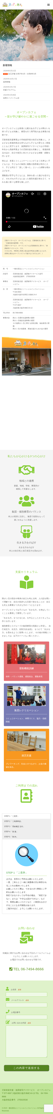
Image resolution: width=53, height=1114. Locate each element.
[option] (26, 35)
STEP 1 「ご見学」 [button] (11, 816)
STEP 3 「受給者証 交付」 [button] (14, 826)
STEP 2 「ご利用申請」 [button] (13, 821)
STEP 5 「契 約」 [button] (11, 837)
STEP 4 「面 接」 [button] (11, 832)
